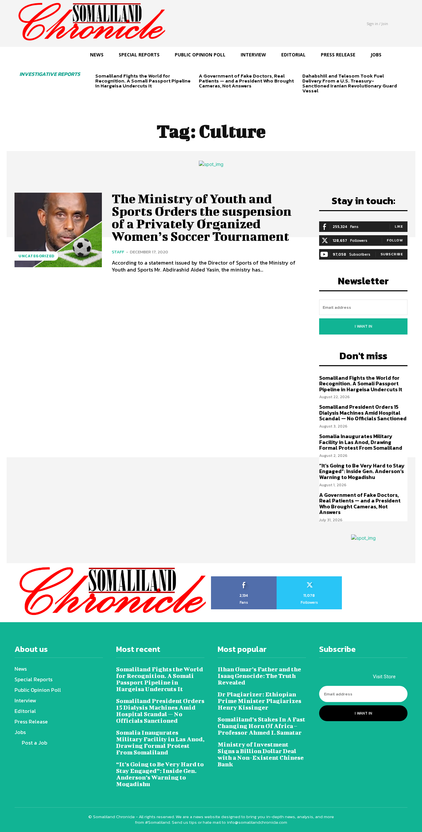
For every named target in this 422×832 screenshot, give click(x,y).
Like (399, 226)
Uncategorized (36, 256)
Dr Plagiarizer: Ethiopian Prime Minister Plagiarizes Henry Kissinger (259, 701)
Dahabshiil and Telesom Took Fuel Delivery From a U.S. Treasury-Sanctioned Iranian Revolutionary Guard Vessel (349, 83)
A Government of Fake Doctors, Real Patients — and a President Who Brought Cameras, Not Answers (246, 80)
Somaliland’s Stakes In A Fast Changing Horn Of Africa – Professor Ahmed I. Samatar (261, 726)
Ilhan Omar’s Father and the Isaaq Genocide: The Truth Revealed (259, 676)
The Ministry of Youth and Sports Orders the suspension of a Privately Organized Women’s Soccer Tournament (201, 217)
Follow (395, 240)
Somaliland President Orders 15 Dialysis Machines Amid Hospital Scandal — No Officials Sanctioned (363, 412)
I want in (363, 326)
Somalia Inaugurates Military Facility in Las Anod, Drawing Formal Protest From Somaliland (360, 442)
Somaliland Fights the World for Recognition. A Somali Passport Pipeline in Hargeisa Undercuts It (143, 80)
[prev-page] (99, 97)
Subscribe (391, 254)
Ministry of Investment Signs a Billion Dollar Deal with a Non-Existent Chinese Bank (261, 754)
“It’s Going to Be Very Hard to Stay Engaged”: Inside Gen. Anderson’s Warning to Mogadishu (362, 471)
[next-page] (110, 97)
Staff (118, 252)
